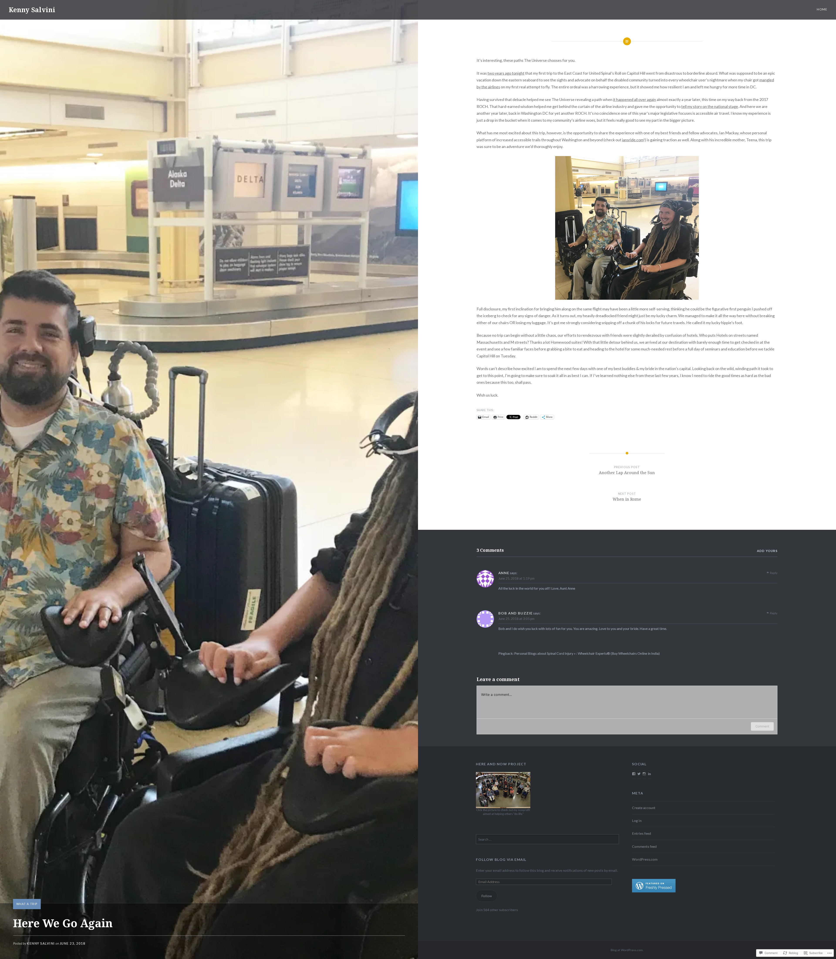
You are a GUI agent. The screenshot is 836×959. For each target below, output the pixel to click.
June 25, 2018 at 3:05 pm (516, 619)
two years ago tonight (505, 73)
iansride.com (633, 139)
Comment (762, 726)
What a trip (26, 904)
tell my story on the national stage (709, 106)
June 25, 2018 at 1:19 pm (516, 578)
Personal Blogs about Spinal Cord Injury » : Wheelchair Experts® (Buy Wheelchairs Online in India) (587, 653)
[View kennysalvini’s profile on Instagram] (644, 774)
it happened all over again (634, 99)
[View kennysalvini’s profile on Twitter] (639, 774)
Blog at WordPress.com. (627, 950)
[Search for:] (547, 839)
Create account (643, 808)
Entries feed (641, 833)
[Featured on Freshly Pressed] (654, 891)
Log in (637, 820)
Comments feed (644, 846)
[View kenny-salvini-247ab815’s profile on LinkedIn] (649, 774)
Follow (486, 896)
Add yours (767, 551)
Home (822, 9)
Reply (773, 573)
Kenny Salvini (32, 9)
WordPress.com (644, 859)
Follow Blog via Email (501, 859)
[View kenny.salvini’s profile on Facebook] (633, 774)
